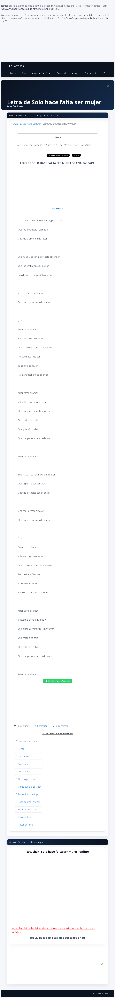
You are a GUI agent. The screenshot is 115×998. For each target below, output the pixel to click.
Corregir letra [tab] (61, 725)
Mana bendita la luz (28, 809)
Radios (13, 73)
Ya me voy (23, 764)
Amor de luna (24, 817)
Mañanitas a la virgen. (29, 794)
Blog (23, 73)
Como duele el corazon (29, 786)
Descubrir (61, 73)
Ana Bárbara (34, 123)
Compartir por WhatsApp (58, 681)
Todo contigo (24, 771)
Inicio (15, 123)
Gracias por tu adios (28, 779)
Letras (23, 123)
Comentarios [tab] (23, 725)
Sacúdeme (23, 756)
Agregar (75, 73)
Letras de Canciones (41, 73)
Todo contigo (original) (29, 801)
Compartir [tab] (42, 725)
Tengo (21, 748)
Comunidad (90, 73)
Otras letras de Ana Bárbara (57, 733)
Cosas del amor (26, 824)
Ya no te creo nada (27, 741)
